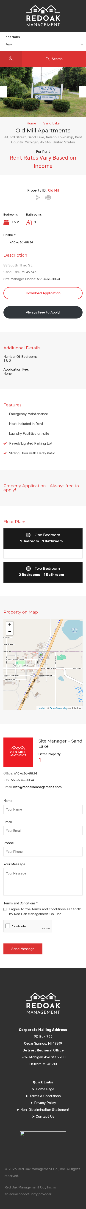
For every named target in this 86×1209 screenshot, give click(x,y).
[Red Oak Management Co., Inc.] (43, 25)
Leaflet (41, 708)
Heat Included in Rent (26, 424)
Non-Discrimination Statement (44, 1110)
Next (82, 91)
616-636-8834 (48, 279)
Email (7, 822)
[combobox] (43, 45)
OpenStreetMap (58, 708)
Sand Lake (51, 123)
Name (7, 801)
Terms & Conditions (45, 1096)
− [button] (9, 632)
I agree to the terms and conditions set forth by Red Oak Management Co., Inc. (45, 911)
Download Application (43, 293)
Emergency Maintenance (28, 414)
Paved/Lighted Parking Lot (31, 443)
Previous (3, 91)
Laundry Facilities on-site (29, 434)
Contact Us (44, 1116)
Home (31, 123)
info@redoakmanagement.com (37, 787)
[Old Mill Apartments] (43, 657)
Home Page (45, 1089)
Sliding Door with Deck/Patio (32, 453)
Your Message (14, 864)
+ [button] (9, 625)
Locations (11, 37)
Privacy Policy (45, 1103)
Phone (8, 843)
